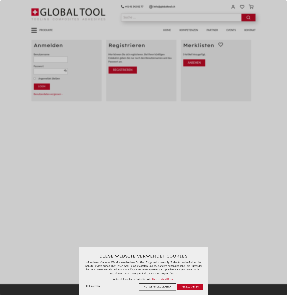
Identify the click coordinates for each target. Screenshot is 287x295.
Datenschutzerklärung (162, 279)
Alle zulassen (190, 286)
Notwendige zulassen (157, 286)
